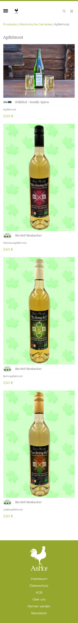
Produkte (10, 24)
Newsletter (39, 613)
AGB (39, 592)
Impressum (39, 579)
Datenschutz (39, 586)
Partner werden (39, 606)
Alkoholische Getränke (35, 24)
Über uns (39, 599)
